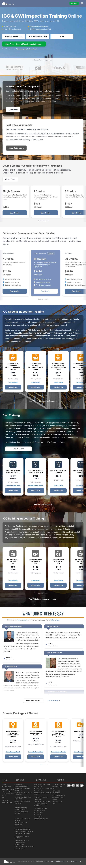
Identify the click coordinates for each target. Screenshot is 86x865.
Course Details (13, 382)
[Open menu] (82, 3)
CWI (62, 37)
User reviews (6, 791)
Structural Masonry (22, 834)
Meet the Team (7, 802)
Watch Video (10, 179)
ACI (3, 798)
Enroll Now (13, 387)
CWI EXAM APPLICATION (41, 797)
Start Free (74, 3)
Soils (16, 827)
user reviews (22, 620)
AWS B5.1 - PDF (38, 814)
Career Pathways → (16, 148)
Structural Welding (22, 840)
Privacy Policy (75, 861)
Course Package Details (13, 485)
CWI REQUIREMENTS (58, 795)
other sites (55, 620)
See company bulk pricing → (27, 49)
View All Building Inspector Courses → (43, 599)
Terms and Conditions (59, 861)
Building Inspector (38, 37)
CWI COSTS (37, 799)
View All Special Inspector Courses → (43, 401)
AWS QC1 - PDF (38, 812)
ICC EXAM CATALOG (58, 784)
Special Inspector (13, 37)
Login (4, 784)
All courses (6, 787)
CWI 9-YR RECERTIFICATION (42, 801)
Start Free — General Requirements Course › (23, 44)
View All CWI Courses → (43, 504)
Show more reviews (33, 700)
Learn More (13, 110)
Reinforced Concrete (22, 829)
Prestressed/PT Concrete (24, 831)
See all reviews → (54, 700)
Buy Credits (14, 213)
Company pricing (8, 789)
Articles (5, 800)
